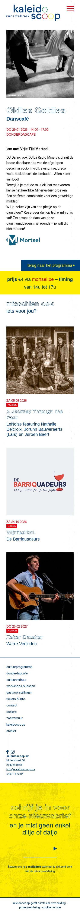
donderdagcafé (17, 673)
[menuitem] (68, 8)
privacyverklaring (44, 871)
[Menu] (68, 8)
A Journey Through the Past (34, 415)
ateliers (11, 712)
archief (11, 731)
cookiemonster (51, 907)
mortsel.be (43, 279)
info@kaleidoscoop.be (20, 769)
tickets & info (15, 699)
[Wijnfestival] (40, 481)
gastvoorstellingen (19, 692)
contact (11, 705)
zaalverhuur (14, 718)
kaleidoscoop (15, 724)
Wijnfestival (20, 533)
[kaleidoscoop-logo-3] (33, 12)
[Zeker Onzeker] (40, 586)
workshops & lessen (20, 686)
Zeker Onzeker (24, 637)
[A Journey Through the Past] (40, 360)
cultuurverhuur (16, 680)
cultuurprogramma (19, 667)
